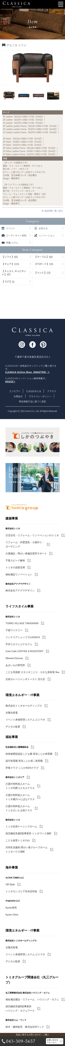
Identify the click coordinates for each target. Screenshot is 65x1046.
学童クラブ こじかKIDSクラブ (22, 767)
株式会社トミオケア (15, 777)
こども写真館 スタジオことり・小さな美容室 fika (32, 672)
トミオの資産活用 (15, 567)
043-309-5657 (18, 1041)
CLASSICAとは (33, 391)
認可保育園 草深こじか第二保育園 (24, 760)
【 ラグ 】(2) (8, 281)
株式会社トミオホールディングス (24, 705)
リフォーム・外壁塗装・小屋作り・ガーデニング (25, 544)
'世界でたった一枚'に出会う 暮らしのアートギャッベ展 (32, 302)
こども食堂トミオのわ (18, 840)
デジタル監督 (13, 726)
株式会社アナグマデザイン (20, 590)
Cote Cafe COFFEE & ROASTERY (24, 651)
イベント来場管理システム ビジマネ (25, 719)
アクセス (51, 391)
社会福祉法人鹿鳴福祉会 (17, 747)
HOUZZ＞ (10, 381)
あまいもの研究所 (15, 665)
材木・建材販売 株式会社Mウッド (25, 1026)
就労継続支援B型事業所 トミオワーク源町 (28, 833)
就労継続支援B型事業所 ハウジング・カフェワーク (20, 1008)
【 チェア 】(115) (10, 263)
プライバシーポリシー (40, 396)
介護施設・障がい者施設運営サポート (26, 553)
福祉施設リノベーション (19, 574)
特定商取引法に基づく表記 (32, 401)
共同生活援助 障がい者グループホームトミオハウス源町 (26, 849)
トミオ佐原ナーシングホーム (21, 826)
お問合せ (18, 396)
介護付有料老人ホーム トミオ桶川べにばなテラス (20, 797)
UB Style (10, 884)
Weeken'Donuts (14, 658)
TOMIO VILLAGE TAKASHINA (22, 623)
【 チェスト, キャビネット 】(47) (14, 272)
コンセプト (14, 391)
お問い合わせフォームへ (52, 1041)
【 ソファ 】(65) (10, 256)
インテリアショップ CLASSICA (23, 637)
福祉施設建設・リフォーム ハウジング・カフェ (32, 999)
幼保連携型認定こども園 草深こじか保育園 (29, 753)
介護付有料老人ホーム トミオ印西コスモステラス (20, 785)
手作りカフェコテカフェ (19, 644)
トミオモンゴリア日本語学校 (21, 891)
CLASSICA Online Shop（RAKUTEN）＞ (27, 372)
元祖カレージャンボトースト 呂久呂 (25, 679)
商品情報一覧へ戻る (53, 210)
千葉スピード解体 (15, 560)
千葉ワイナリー (14, 630)
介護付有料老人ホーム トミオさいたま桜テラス (19, 808)
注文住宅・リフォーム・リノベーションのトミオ (32, 535)
